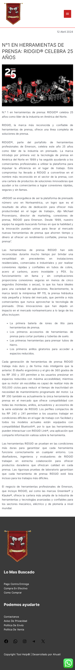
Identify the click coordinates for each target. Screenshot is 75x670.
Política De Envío (14, 625)
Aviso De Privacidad (15, 620)
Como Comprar (13, 592)
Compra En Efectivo (16, 588)
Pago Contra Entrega (16, 583)
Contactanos (11, 616)
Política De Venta (14, 629)
